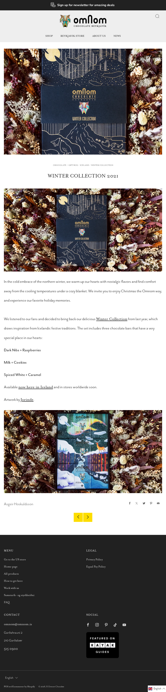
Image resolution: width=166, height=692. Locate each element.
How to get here (13, 581)
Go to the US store (15, 559)
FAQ (7, 602)
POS (6, 687)
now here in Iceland (35, 387)
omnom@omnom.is (18, 624)
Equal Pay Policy (95, 566)
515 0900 (11, 649)
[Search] (157, 16)
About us (99, 36)
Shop (49, 36)
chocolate (59, 165)
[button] (157, 689)
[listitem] (83, 5)
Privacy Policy (94, 559)
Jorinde (27, 400)
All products (11, 573)
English (9, 677)
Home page (11, 566)
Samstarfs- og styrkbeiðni (19, 595)
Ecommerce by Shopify (23, 687)
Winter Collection (111, 319)
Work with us (11, 588)
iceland (84, 165)
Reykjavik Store (73, 36)
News (117, 36)
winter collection (102, 165)
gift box (73, 165)
